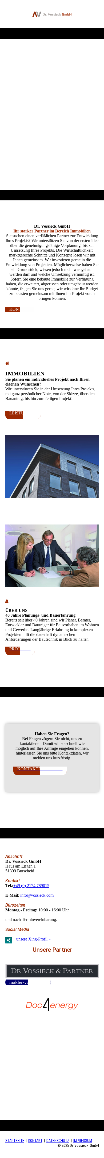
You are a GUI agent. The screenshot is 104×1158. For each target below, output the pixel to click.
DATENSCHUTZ (57, 1140)
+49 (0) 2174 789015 (31, 885)
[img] (52, 14)
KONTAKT (35, 1140)
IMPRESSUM (82, 1140)
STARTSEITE (14, 1140)
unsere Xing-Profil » (33, 939)
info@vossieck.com (37, 895)
